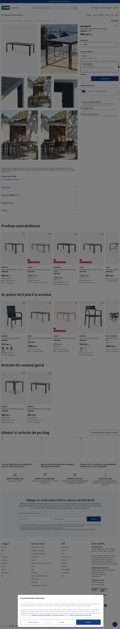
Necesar (62, 622)
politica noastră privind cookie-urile (80, 615)
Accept (88, 622)
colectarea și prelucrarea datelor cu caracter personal (47, 615)
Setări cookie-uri (33, 622)
